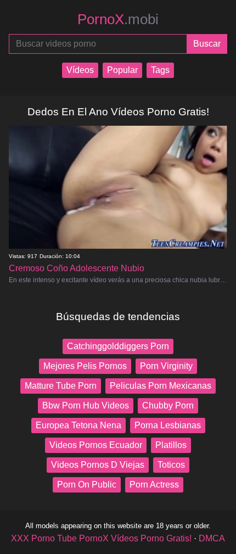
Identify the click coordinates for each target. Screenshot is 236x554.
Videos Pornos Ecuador (95, 445)
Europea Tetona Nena (78, 425)
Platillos (171, 445)
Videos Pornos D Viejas (97, 464)
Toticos (171, 464)
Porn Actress (154, 484)
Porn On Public (86, 484)
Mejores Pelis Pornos (85, 366)
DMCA (212, 538)
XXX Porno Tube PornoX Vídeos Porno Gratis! (101, 538)
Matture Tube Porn (61, 385)
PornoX (118, 19)
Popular (122, 70)
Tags (160, 70)
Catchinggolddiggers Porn (118, 346)
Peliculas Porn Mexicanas (160, 385)
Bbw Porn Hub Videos (85, 405)
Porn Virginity (166, 366)
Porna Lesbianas (167, 425)
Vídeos (80, 70)
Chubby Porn (168, 405)
